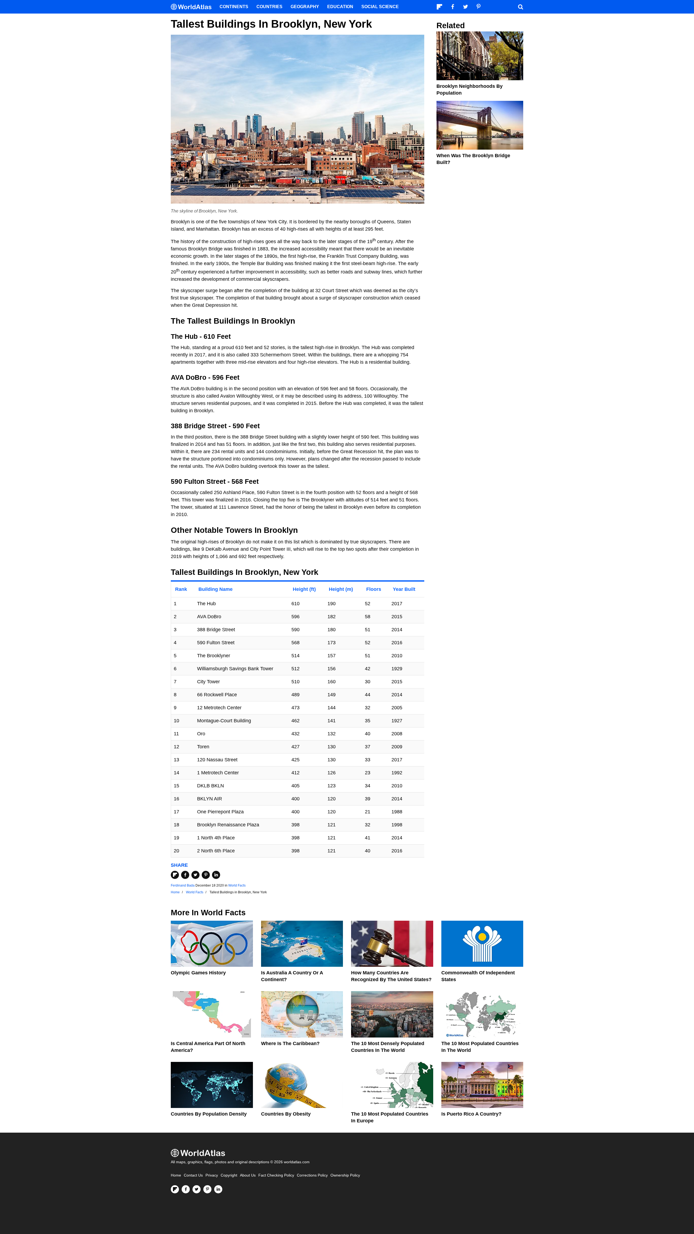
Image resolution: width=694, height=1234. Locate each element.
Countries (269, 6)
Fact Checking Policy (276, 1175)
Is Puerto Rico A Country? (471, 1114)
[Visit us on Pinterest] (207, 1189)
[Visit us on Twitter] (196, 1189)
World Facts (237, 885)
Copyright (229, 1175)
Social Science (380, 6)
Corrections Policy (312, 1175)
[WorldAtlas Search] (520, 7)
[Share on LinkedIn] (216, 875)
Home (176, 1175)
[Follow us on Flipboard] (175, 1189)
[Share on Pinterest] (206, 875)
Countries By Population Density (209, 1114)
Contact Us (193, 1175)
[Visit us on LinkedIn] (218, 1189)
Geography (305, 6)
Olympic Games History (198, 972)
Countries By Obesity (286, 1114)
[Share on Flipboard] (175, 875)
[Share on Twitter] (195, 875)
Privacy (211, 1175)
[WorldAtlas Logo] (193, 7)
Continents (234, 6)
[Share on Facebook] (185, 875)
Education (340, 6)
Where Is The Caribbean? (290, 1043)
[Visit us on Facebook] (186, 1189)
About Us (248, 1175)
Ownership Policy (345, 1175)
